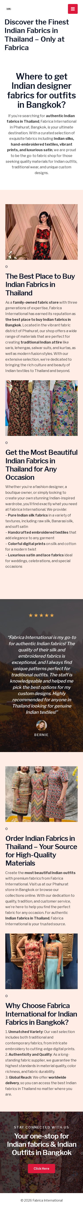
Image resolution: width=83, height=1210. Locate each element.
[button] (41, 1168)
